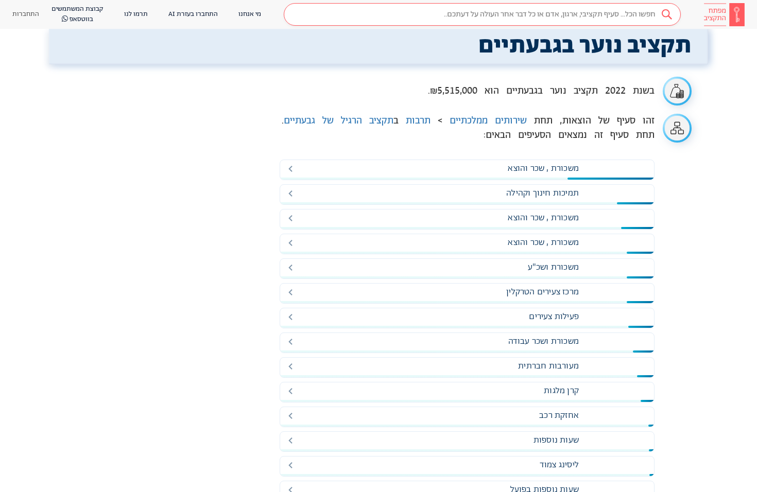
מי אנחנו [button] (249, 14)
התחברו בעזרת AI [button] (193, 14)
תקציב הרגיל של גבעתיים (338, 121)
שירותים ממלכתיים (488, 121)
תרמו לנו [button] (136, 14)
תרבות (418, 121)
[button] (482, 14)
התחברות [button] (25, 14)
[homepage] (724, 14)
